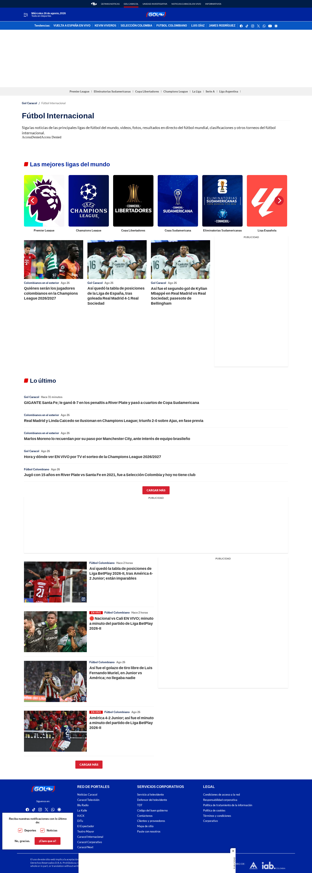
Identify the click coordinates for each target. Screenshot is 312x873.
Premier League (79, 91)
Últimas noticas (110, 4)
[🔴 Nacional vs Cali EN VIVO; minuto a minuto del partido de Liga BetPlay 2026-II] (55, 631)
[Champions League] (89, 201)
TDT (139, 805)
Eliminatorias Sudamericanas (112, 91)
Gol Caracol (131, 4)
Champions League (175, 91)
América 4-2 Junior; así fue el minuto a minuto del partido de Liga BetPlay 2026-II (121, 722)
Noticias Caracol (87, 794)
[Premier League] (44, 201)
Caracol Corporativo (89, 842)
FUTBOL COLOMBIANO (171, 25)
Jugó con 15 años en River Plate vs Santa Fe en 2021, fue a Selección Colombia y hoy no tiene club (109, 474)
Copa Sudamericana (178, 230)
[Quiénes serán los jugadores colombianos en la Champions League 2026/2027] (53, 259)
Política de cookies (214, 810)
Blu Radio (83, 805)
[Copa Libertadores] (133, 201)
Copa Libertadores (147, 91)
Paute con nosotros (148, 831)
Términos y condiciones (217, 815)
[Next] (279, 200)
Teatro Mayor (85, 831)
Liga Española (267, 230)
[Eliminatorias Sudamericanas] (222, 201)
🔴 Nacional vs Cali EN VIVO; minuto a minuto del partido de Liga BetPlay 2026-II (121, 623)
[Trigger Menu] (25, 14)
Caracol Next (85, 847)
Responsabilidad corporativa (220, 800)
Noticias (52, 830)
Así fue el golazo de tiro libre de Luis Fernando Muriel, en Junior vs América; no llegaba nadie (120, 672)
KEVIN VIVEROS (105, 25)
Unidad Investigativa (155, 4)
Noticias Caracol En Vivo (186, 4)
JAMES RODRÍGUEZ (222, 25)
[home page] (94, 4)
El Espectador (85, 826)
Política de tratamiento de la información (227, 805)
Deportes (30, 830)
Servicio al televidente (150, 794)
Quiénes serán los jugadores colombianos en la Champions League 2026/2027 (51, 293)
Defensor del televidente (152, 800)
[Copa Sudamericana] (178, 201)
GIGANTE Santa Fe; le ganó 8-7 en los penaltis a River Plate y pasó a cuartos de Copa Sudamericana (111, 402)
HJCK (80, 815)
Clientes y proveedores (151, 821)
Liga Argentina (228, 91)
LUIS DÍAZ (198, 25)
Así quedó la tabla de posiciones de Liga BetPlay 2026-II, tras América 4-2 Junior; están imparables (121, 573)
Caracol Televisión (88, 800)
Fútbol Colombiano (36, 469)
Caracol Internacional (90, 836)
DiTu (80, 821)
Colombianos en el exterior (41, 282)
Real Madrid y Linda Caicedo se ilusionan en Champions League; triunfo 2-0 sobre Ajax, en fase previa (113, 420)
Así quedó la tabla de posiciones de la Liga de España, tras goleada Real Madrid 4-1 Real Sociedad (116, 295)
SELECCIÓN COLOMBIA (136, 25)
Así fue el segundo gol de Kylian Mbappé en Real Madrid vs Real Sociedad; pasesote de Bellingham (179, 295)
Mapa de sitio (145, 826)
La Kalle (82, 810)
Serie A (210, 91)
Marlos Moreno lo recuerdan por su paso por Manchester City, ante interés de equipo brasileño (107, 438)
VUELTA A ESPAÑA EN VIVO (71, 25)
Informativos (213, 4)
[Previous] (33, 200)
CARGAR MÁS (156, 490)
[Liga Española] (267, 201)
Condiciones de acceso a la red (221, 794)
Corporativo (210, 821)
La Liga (196, 91)
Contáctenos (145, 815)
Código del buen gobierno (152, 810)
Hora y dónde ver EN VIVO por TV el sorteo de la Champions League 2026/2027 (92, 456)
